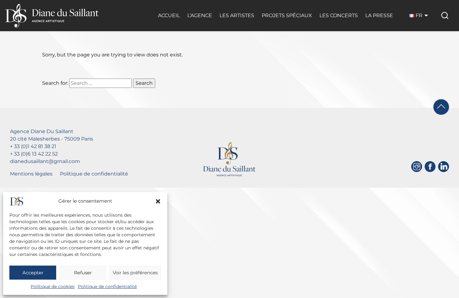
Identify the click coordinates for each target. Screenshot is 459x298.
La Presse (379, 15)
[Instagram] (416, 167)
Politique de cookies (53, 286)
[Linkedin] (443, 167)
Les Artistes (237, 15)
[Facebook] (430, 167)
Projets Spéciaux (287, 15)
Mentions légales (31, 174)
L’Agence (199, 15)
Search (144, 83)
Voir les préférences (135, 273)
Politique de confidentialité (107, 286)
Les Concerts (338, 15)
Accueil (169, 15)
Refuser (83, 273)
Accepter (32, 273)
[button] (158, 201)
